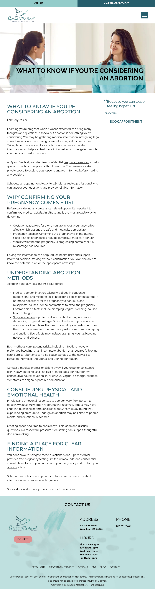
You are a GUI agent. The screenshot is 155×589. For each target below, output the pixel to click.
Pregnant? (38, 567)
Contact (115, 567)
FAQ (94, 567)
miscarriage (20, 246)
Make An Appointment (116, 3)
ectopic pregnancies (34, 237)
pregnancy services (76, 162)
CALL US (38, 3)
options (12, 467)
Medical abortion (24, 292)
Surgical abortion (24, 317)
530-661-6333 (123, 525)
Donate (23, 539)
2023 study (71, 408)
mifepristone (21, 296)
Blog (103, 567)
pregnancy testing (36, 459)
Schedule (13, 183)
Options (83, 567)
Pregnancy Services (61, 567)
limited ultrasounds (61, 459)
